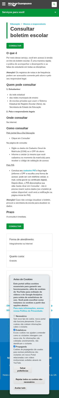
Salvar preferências (22, 369)
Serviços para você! (13, 12)
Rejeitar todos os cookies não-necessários (29, 380)
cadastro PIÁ (29, 170)
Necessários (21, 316)
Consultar (15, 46)
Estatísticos (21, 330)
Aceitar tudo (20, 388)
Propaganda (21, 347)
